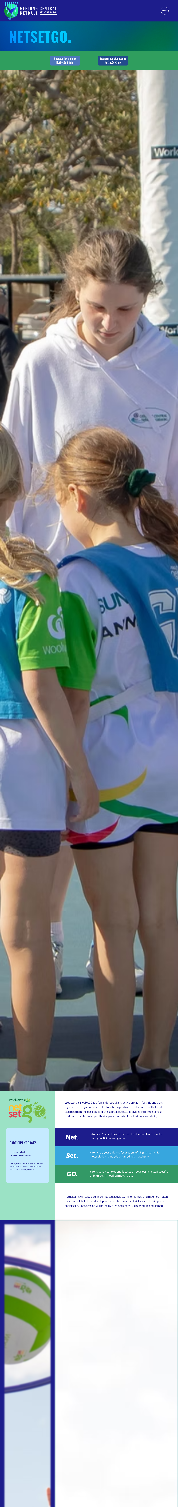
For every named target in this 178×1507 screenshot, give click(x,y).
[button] (174, 48)
